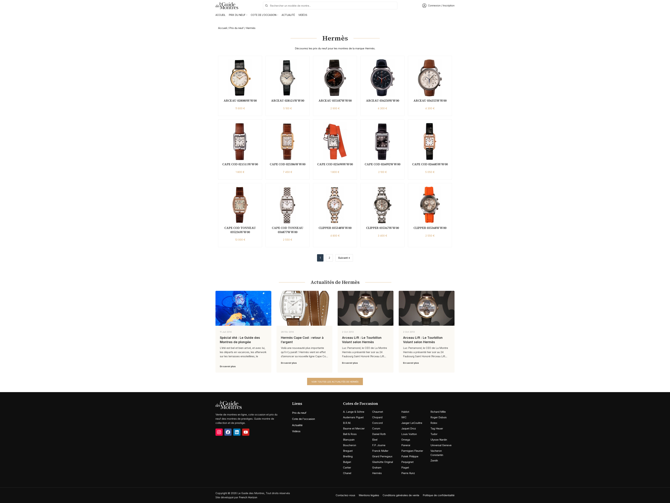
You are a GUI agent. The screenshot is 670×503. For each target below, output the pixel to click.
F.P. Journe (378, 445)
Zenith (434, 460)
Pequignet (407, 462)
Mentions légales (369, 495)
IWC (404, 417)
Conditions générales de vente (401, 495)
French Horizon (248, 497)
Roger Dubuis (438, 417)
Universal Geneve (441, 445)
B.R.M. (347, 423)
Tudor (433, 434)
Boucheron (349, 445)
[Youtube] (245, 432)
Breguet (348, 450)
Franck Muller (380, 450)
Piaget (405, 467)
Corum (376, 428)
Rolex (433, 423)
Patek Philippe (409, 456)
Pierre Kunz (408, 473)
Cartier (347, 467)
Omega (405, 439)
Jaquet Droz (408, 428)
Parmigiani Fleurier (412, 450)
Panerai (405, 445)
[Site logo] (226, 5)
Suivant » (344, 257)
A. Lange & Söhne (353, 411)
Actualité (297, 425)
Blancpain (349, 439)
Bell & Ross (350, 434)
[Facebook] (228, 432)
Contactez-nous (345, 495)
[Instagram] (219, 432)
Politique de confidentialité (439, 495)
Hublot (405, 411)
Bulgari (347, 462)
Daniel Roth (379, 434)
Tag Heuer (436, 428)
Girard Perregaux (382, 456)
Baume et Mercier (354, 428)
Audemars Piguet (353, 417)
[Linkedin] (236, 432)
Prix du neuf (236, 28)
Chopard (377, 417)
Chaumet (377, 411)
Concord (377, 423)
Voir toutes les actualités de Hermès (335, 381)
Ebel (374, 439)
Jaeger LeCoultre (411, 423)
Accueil (222, 28)
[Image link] (228, 404)
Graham (376, 467)
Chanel (347, 473)
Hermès (377, 473)
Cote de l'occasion (303, 419)
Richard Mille (438, 411)
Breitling (348, 456)
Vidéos (296, 431)
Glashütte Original (382, 462)
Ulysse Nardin (438, 439)
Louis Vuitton (409, 434)
